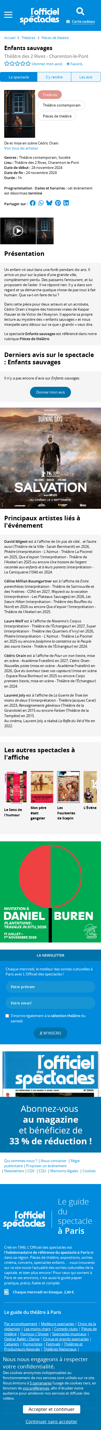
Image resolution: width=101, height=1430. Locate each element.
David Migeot (15, 541)
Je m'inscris (50, 1033)
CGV (31, 1170)
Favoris (76, 63)
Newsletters (14, 1170)
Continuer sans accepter (51, 1421)
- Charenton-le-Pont (46, 56)
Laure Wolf (13, 620)
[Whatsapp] (41, 203)
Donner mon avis (50, 392)
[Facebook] (33, 203)
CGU (42, 1170)
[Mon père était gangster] (42, 786)
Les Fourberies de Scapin (66, 813)
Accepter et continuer (52, 1409)
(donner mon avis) (47, 63)
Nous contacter (53, 1160)
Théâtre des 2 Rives (30, 162)
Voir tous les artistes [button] (21, 148)
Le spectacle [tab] (19, 77)
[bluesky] (49, 203)
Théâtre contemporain (38, 157)
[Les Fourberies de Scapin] (68, 786)
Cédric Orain (15, 655)
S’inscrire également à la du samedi (48, 1018)
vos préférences (36, 1388)
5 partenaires (41, 1383)
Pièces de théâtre (34, 338)
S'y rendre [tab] (54, 77)
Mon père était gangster (38, 813)
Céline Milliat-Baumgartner (28, 581)
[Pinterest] (58, 203)
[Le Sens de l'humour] (15, 787)
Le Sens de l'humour (13, 812)
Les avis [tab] (85, 77)
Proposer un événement (46, 1165)
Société (64, 157)
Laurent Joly (14, 695)
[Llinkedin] (66, 203)
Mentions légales (64, 1170)
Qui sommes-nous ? (20, 1160)
